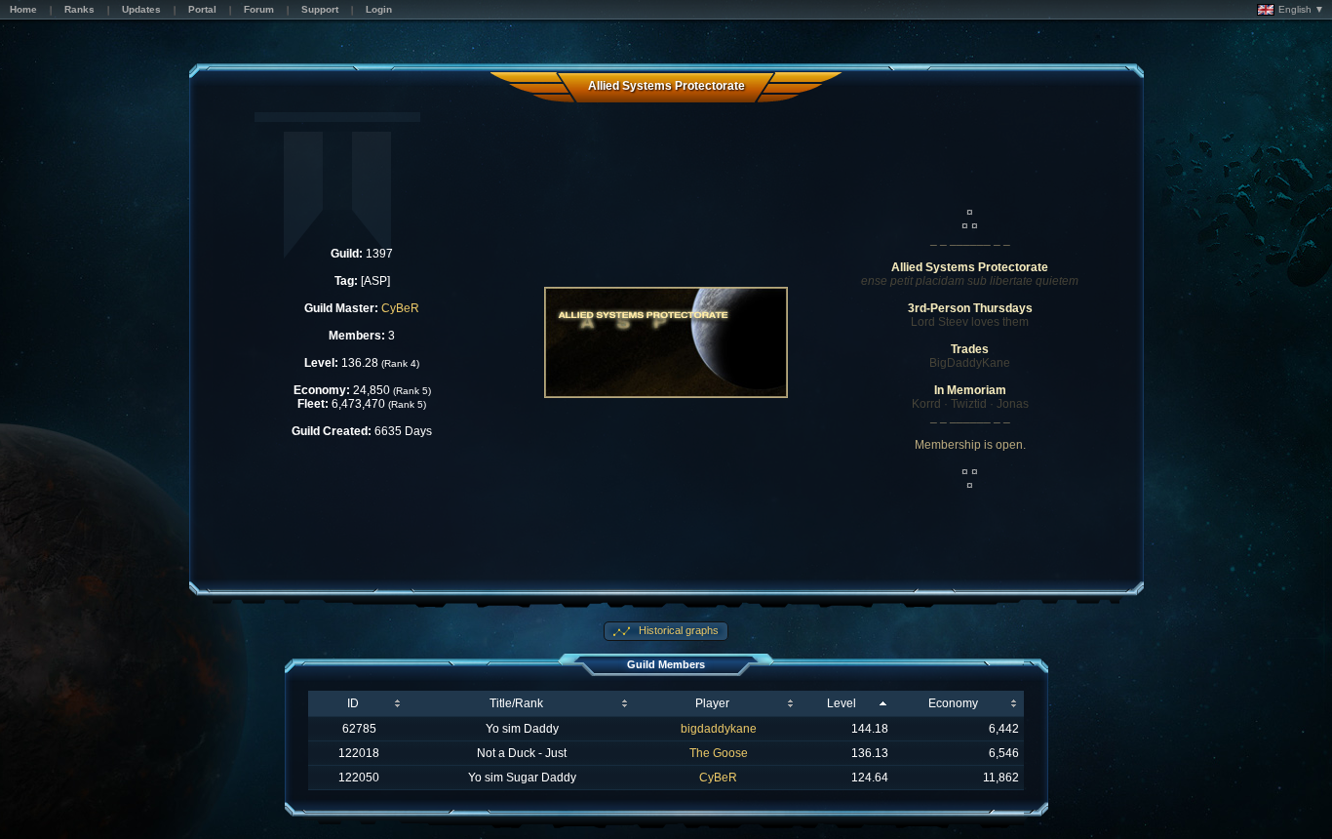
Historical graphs (677, 630)
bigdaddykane (719, 729)
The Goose (718, 753)
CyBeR (400, 308)
